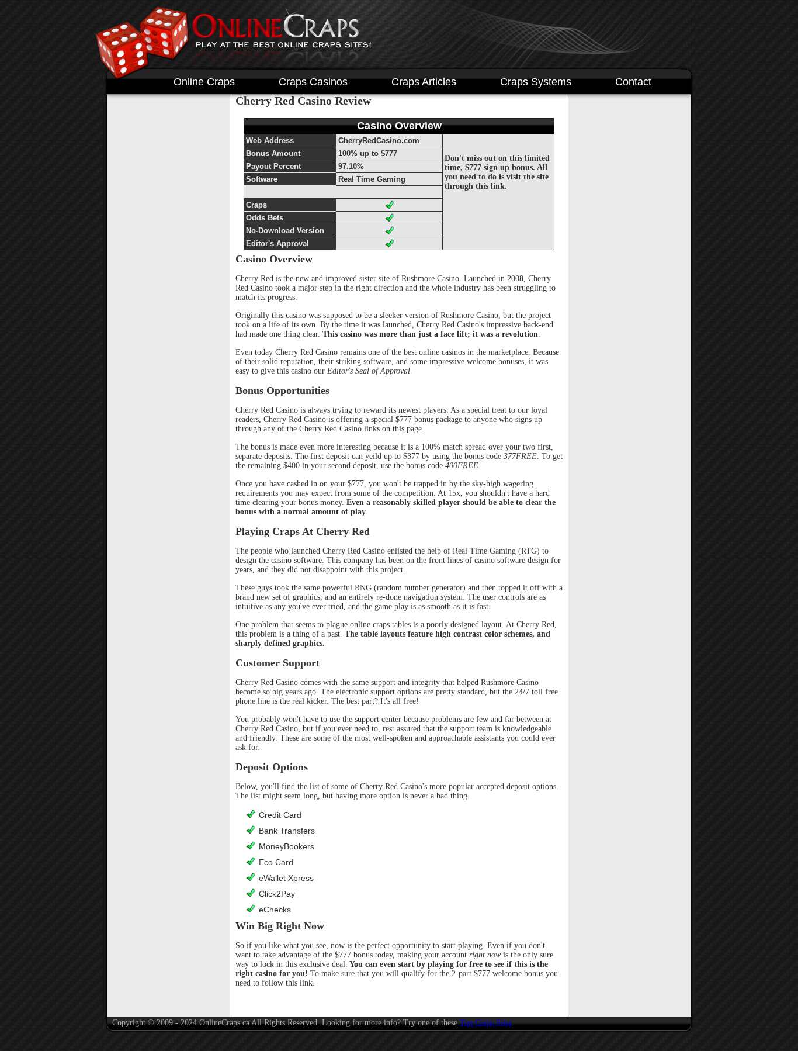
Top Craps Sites (486, 1022)
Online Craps (204, 82)
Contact (633, 82)
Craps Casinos (313, 82)
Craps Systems (535, 82)
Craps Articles (423, 82)
